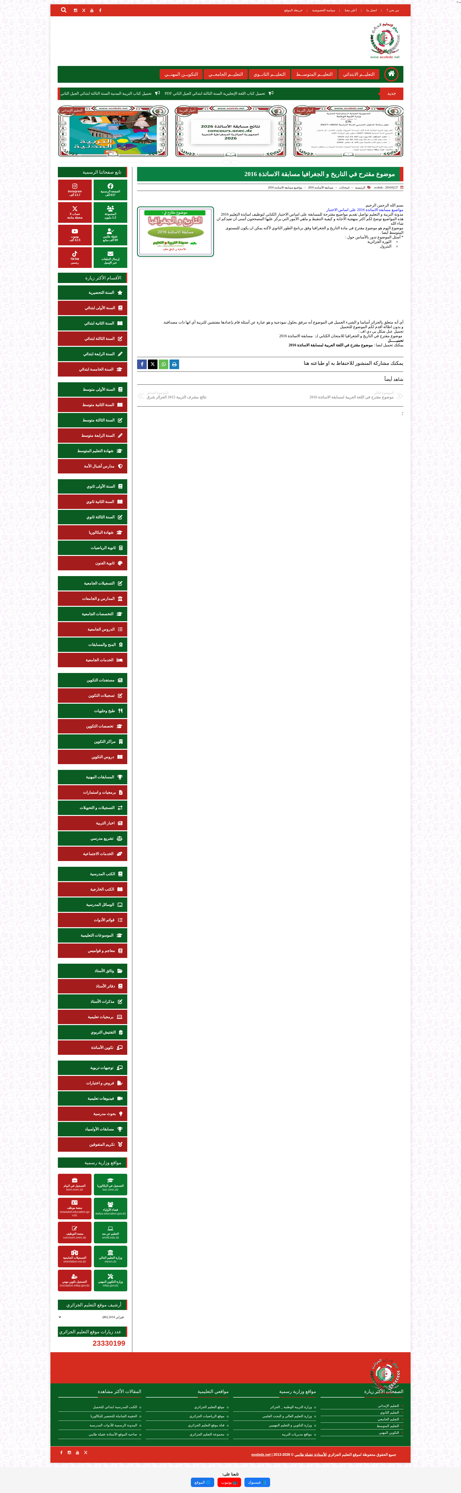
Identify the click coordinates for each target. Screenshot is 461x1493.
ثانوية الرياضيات (104, 548)
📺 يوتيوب (229, 1482)
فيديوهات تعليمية (101, 1098)
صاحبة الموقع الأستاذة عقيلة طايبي (113, 1434)
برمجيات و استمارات (100, 792)
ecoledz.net (261, 1454)
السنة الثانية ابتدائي (99, 323)
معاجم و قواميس (102, 951)
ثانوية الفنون (105, 563)
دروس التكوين (103, 757)
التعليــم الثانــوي (269, 74)
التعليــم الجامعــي (225, 74)
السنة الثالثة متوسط (99, 420)
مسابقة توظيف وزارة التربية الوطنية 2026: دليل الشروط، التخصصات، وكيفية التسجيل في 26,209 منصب (348, 147)
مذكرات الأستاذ (103, 1001)
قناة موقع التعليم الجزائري (206, 1425)
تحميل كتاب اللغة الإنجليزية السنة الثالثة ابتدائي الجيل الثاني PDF (327, 93)
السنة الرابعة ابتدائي (99, 354)
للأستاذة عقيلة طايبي (311, 1454)
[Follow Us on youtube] (77, 1452)
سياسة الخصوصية (323, 10)
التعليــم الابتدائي (359, 74)
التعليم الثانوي (389, 1412)
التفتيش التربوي (104, 1032)
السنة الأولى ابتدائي (100, 308)
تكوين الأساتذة (102, 1047)
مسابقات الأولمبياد (100, 1129)
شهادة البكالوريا (101, 532)
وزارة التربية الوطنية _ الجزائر (291, 1407)
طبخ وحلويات (105, 711)
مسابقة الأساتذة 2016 (320, 187)
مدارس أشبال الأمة (99, 466)
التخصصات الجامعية (98, 614)
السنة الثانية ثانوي (100, 502)
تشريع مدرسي (102, 838)
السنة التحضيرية (102, 292)
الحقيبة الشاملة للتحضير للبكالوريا (114, 1416)
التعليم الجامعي (388, 1419)
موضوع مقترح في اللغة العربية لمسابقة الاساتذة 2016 (331, 345)
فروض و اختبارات (100, 1083)
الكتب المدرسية (103, 874)
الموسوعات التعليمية (97, 935)
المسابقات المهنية (100, 777)
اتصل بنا (371, 10)
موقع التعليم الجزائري (209, 1407)
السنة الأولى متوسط (99, 389)
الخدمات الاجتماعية (98, 854)
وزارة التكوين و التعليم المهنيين (290, 1425)
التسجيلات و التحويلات (97, 808)
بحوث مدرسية (105, 1114)
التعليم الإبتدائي (388, 1406)
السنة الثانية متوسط (98, 405)
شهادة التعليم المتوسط (95, 451)
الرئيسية (360, 187)
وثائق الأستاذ (105, 971)
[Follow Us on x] (85, 1452)
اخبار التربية (105, 823)
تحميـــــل (395, 340)
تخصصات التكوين (100, 726)
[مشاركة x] (153, 364)
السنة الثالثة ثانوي (100, 517)
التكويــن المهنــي (181, 74)
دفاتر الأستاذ (106, 986)
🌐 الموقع (202, 1482)
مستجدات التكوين (101, 680)
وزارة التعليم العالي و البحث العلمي (287, 1416)
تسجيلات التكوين (101, 695)
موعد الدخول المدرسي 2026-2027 (230, 141)
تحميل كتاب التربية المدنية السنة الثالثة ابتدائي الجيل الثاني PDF (213, 93)
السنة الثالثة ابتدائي (100, 338)
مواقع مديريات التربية (297, 1434)
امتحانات (344, 187)
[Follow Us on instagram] (69, 1452)
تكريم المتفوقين (102, 1144)
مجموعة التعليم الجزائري (207, 1434)
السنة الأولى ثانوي (101, 486)
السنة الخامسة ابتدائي (96, 369)
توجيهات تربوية (102, 1068)
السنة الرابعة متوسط (98, 435)
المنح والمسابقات (102, 645)
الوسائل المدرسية (100, 905)
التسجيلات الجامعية (99, 583)
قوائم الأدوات (104, 920)
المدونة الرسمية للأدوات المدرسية (113, 1425)
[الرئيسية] (391, 74)
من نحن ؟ (393, 10)
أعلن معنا (351, 10)
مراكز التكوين (105, 741)
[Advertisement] (270, 293)
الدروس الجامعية (101, 629)
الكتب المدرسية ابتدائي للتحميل (115, 1407)
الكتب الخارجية (102, 889)
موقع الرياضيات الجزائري (206, 1416)
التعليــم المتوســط (314, 74)
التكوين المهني (389, 1432)
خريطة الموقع (293, 10)
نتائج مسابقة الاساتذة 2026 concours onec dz (116, 93)
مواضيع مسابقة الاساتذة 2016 (285, 187)
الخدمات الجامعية (100, 660)
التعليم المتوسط (388, 1426)
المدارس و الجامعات (98, 598)
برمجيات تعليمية (101, 1017)
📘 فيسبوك (257, 1482)
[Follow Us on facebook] (61, 1452)
